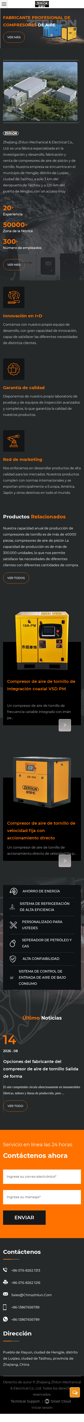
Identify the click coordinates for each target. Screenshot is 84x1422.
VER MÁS (14, 265)
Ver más (14, 37)
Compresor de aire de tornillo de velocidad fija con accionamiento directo (41, 830)
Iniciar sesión (42, 1408)
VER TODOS (16, 578)
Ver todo (15, 1106)
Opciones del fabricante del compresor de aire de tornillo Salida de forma (40, 1069)
